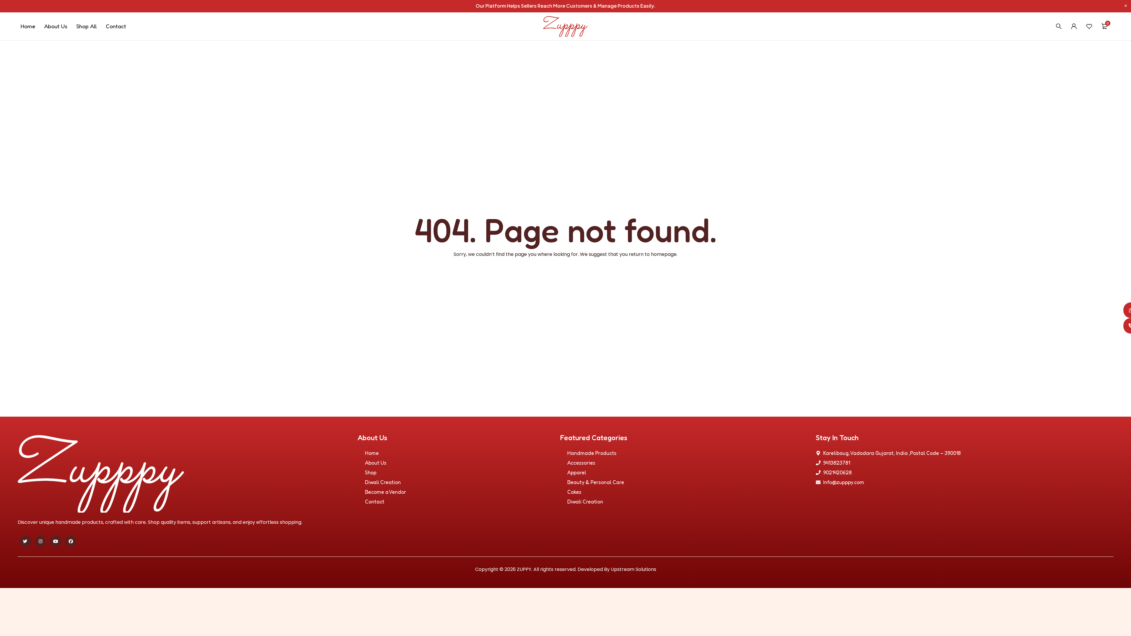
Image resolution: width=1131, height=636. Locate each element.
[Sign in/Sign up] (1074, 26)
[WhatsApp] (1123, 310)
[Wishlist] (1089, 26)
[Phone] (1123, 326)
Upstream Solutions (633, 569)
